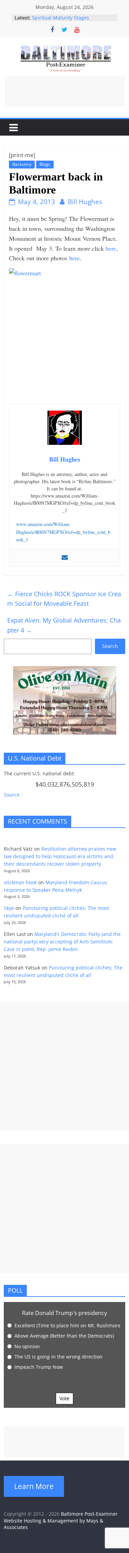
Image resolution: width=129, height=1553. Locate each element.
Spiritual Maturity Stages (60, 17)
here (111, 248)
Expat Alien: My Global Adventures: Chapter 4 (64, 625)
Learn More (34, 1486)
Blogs (45, 164)
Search (110, 646)
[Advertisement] (64, 91)
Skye (9, 908)
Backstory (21, 164)
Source (12, 794)
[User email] (65, 557)
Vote (64, 1398)
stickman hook (20, 882)
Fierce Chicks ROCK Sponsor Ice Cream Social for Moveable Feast (64, 599)
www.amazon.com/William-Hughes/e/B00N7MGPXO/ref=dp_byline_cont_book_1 (63, 532)
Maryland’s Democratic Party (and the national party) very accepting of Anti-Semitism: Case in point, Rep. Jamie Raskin (62, 942)
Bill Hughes (85, 201)
